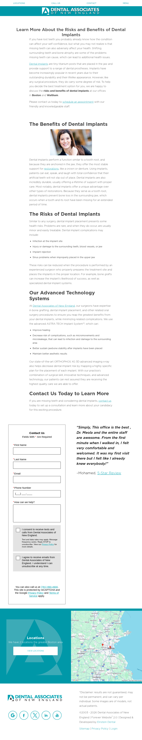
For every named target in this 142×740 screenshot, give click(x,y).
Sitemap (84, 728)
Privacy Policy (48, 544)
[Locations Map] (106, 646)
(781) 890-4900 (49, 587)
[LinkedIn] (46, 715)
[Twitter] (35, 715)
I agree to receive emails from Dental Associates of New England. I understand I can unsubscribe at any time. (38, 562)
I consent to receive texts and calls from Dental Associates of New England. (39, 538)
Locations (19, 3)
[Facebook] (23, 715)
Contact (91, 3)
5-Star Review (109, 472)
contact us (105, 401)
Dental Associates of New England (54, 306)
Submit (37, 577)
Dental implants (38, 64)
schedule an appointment (78, 102)
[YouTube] (57, 715)
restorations (51, 168)
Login (114, 728)
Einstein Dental (106, 722)
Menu (126, 3)
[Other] (12, 715)
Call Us (55, 3)
